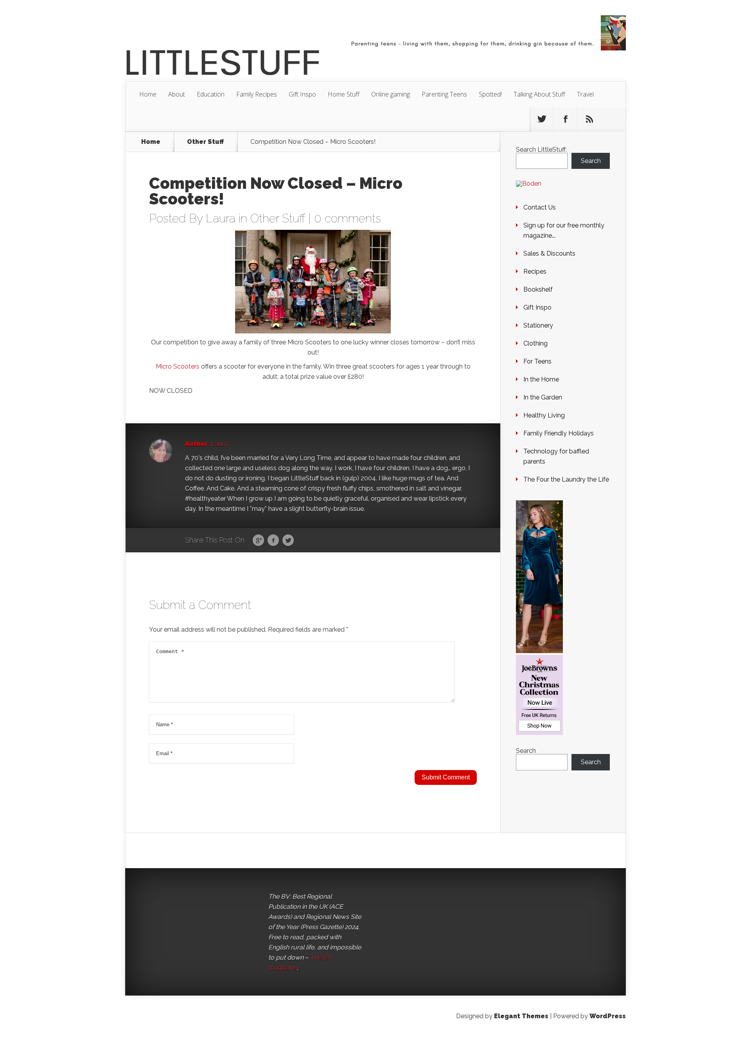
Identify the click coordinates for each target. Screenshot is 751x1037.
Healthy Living (544, 415)
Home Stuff (343, 94)
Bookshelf (538, 289)
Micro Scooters (177, 366)
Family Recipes (256, 94)
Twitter (288, 540)
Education (211, 94)
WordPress (607, 1016)
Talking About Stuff (539, 94)
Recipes (534, 271)
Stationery (538, 325)
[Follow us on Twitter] (541, 119)
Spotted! (490, 94)
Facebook (273, 540)
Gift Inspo (302, 94)
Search (591, 161)
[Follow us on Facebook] (565, 119)
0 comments (347, 218)
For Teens (537, 361)
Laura (220, 218)
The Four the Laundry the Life (566, 479)
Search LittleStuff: (541, 149)
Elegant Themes (521, 1016)
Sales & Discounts (549, 253)
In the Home (541, 379)
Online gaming (390, 94)
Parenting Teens (444, 94)
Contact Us (539, 207)
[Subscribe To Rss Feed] (589, 119)
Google (258, 540)
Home (147, 94)
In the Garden (542, 397)
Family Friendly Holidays (558, 433)
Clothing (535, 343)
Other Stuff (205, 142)
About (176, 94)
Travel (585, 94)
